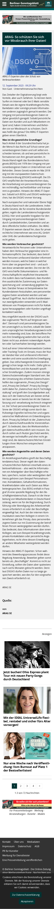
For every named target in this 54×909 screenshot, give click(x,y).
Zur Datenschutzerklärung (26, 894)
